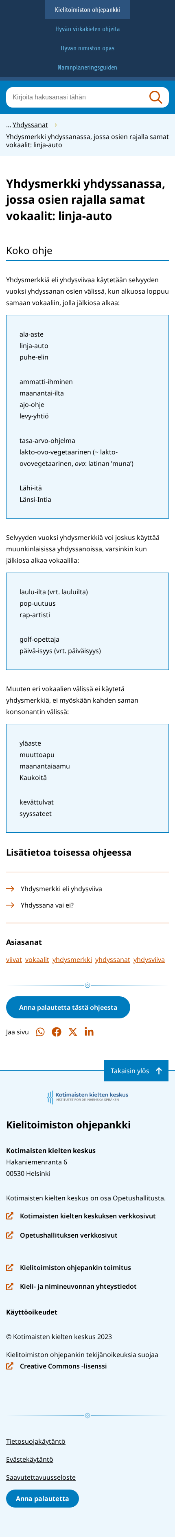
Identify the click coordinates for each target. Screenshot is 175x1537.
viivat (14, 959)
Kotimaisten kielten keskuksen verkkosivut (81, 1216)
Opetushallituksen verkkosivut (62, 1236)
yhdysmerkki (72, 959)
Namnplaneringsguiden (87, 67)
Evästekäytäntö (29, 1459)
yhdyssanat (112, 959)
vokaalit (37, 959)
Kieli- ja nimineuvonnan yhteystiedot (71, 1287)
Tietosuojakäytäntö (36, 1441)
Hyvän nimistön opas (87, 48)
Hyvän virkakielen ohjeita (87, 29)
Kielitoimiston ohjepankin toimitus (68, 1268)
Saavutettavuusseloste (41, 1477)
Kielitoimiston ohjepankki (87, 9)
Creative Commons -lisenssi (56, 1367)
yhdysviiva (149, 959)
